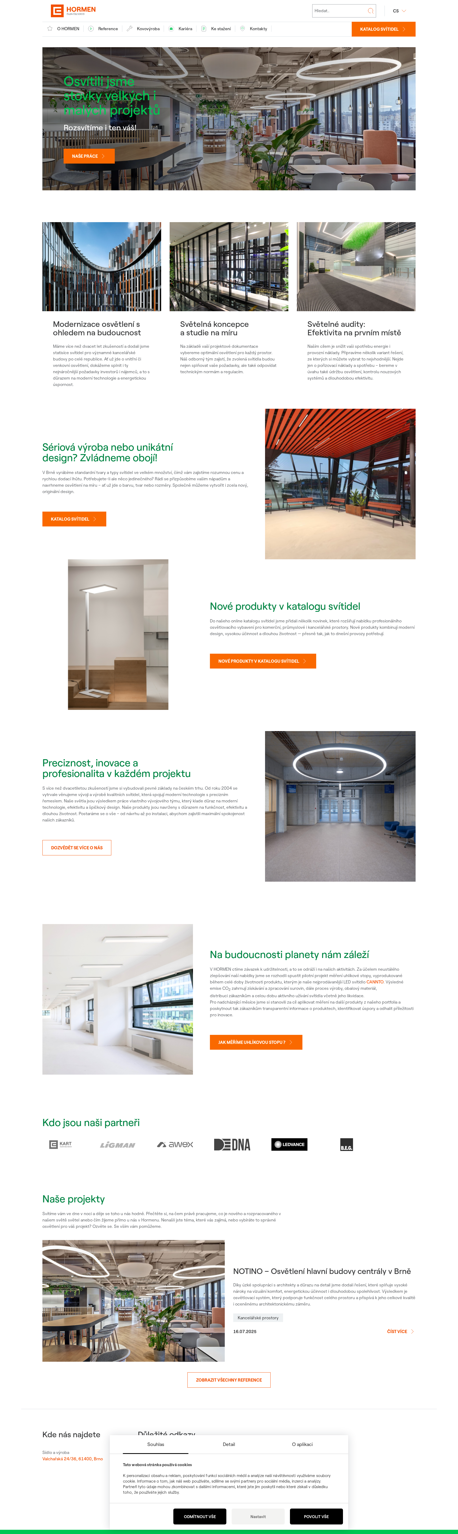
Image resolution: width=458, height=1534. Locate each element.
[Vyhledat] (370, 11)
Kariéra (185, 28)
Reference (108, 28)
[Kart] (60, 1144)
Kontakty (258, 28)
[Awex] (175, 1144)
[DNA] (232, 1144)
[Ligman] (118, 1144)
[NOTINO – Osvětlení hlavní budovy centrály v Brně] (133, 1301)
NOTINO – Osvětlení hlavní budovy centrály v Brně (322, 1271)
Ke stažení (221, 28)
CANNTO (375, 981)
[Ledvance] (289, 1144)
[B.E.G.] (347, 1144)
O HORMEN (68, 28)
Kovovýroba (148, 28)
